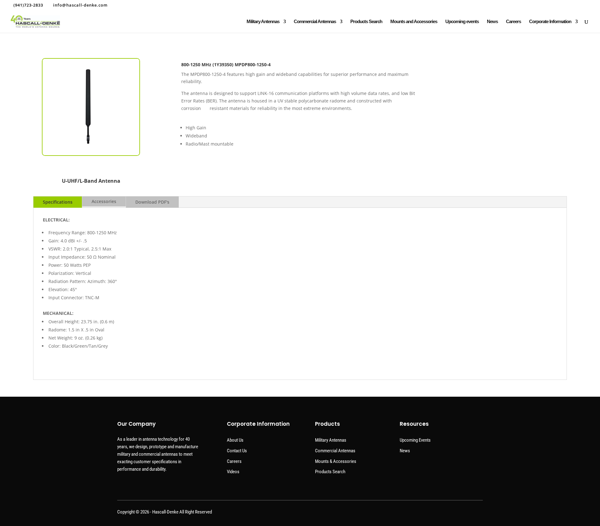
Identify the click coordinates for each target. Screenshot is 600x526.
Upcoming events (462, 21)
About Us (235, 440)
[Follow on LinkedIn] (477, 513)
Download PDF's (152, 202)
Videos (233, 471)
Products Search (366, 21)
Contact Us (237, 451)
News (492, 21)
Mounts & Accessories (335, 461)
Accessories (104, 201)
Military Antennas (263, 21)
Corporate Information (550, 21)
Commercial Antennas (315, 21)
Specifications (57, 202)
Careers (513, 21)
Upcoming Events (415, 440)
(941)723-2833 (28, 5)
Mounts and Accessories (413, 21)
